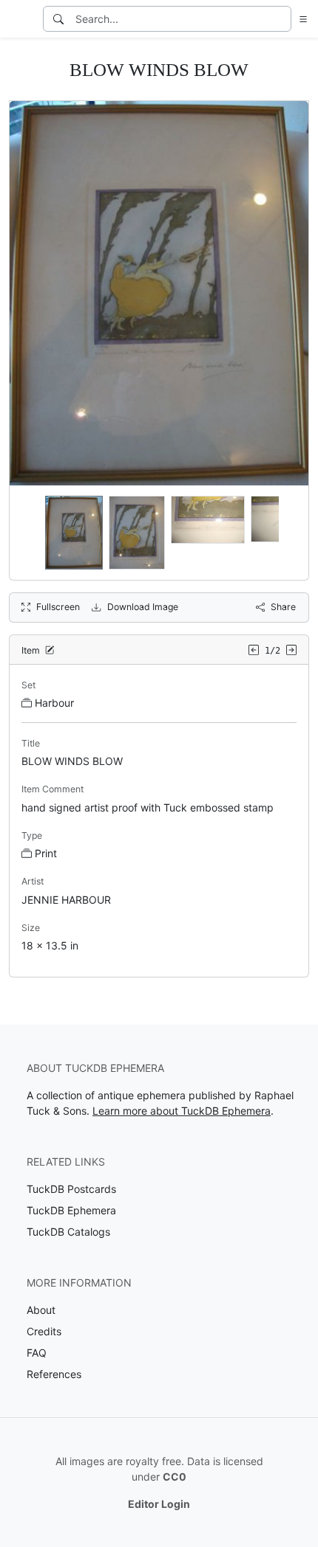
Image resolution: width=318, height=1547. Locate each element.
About (41, 1310)
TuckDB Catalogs (68, 1231)
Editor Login (159, 1504)
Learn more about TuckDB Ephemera (181, 1110)
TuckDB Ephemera (71, 1210)
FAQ (37, 1352)
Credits (44, 1331)
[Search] (58, 19)
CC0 (174, 1476)
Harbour (54, 702)
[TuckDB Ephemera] (20, 19)
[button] (300, 19)
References (54, 1374)
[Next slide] (287, 532)
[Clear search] (281, 19)
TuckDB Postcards (71, 1189)
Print (46, 853)
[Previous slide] (30, 532)
